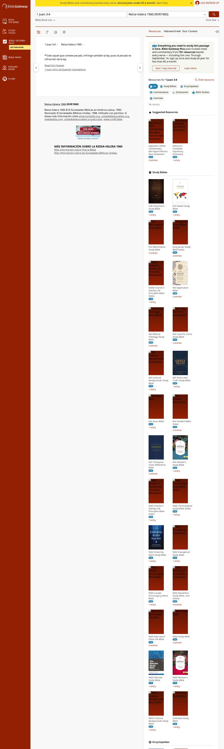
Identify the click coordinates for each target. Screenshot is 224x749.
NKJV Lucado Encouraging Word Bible (158, 596)
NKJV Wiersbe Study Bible (155, 679)
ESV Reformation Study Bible (157, 248)
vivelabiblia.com (53, 119)
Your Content (189, 31)
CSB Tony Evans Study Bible (156, 207)
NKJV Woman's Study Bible (180, 679)
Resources (155, 31)
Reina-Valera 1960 (55, 104)
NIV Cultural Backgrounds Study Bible (158, 380)
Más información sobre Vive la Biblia (75, 149)
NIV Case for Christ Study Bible (182, 335)
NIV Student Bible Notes (182, 422)
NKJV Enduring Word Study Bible (157, 553)
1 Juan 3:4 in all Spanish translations (65, 69)
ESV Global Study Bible (181, 207)
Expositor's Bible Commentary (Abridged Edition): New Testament (158, 150)
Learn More (190, 68)
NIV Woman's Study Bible (179, 463)
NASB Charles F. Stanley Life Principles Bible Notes (157, 292)
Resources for (163, 79)
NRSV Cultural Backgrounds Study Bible (158, 721)
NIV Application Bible (180, 289)
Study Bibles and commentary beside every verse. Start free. (114, 3)
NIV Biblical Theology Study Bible (156, 337)
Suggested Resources (165, 112)
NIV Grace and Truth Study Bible (181, 379)
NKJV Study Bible (181, 636)
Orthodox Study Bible (181, 719)
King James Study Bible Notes (181, 248)
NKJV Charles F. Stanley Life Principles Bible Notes (156, 510)
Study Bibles (159, 172)
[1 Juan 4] (140, 67)
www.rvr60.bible (113, 119)
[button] (206, 3)
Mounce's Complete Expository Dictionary (178, 150)
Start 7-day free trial (165, 68)
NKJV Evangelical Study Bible (181, 553)
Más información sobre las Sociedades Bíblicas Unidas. (85, 153)
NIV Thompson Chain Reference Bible (157, 465)
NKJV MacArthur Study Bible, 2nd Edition (181, 596)
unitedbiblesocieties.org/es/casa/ (83, 119)
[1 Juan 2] (36, 67)
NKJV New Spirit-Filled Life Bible (157, 638)
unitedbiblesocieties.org (115, 116)
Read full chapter (54, 65)
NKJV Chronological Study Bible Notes (182, 507)
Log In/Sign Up (209, 3)
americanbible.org (89, 116)
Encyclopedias (160, 742)
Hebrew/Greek (172, 31)
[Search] (214, 14)
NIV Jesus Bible (156, 421)
